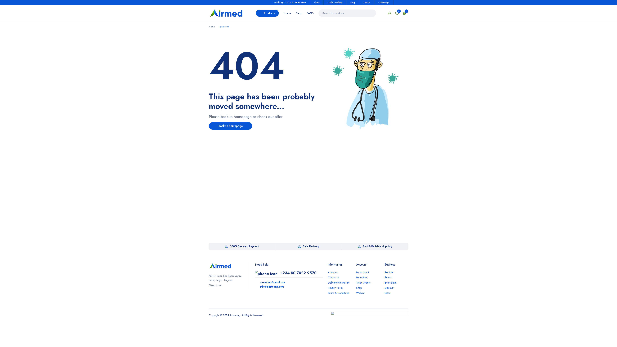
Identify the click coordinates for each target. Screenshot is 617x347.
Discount (389, 288)
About (316, 2)
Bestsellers (390, 283)
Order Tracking (335, 2)
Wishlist (398, 11)
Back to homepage (231, 126)
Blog (352, 2)
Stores (388, 277)
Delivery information (338, 283)
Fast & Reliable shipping (377, 246)
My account (362, 272)
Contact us (334, 277)
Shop (359, 288)
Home (212, 26)
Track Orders (363, 283)
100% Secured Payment (244, 246)
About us (333, 272)
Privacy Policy (335, 288)
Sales (387, 293)
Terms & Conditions (338, 293)
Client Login (383, 2)
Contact (366, 2)
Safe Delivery (311, 246)
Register (389, 272)
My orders (361, 277)
